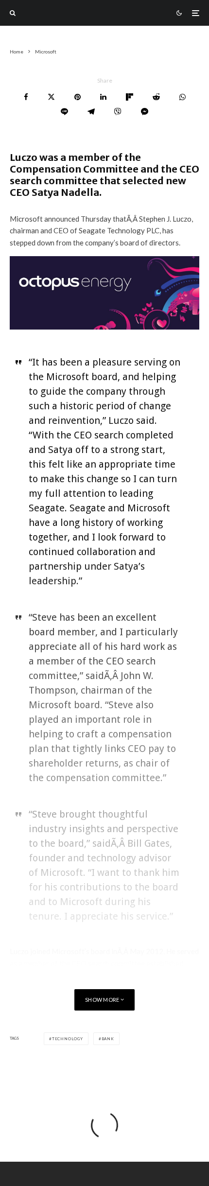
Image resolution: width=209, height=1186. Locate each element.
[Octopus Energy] (104, 326)
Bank (108, 1038)
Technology (67, 1038)
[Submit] (156, 97)
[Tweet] (51, 97)
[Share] (26, 97)
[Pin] (77, 97)
